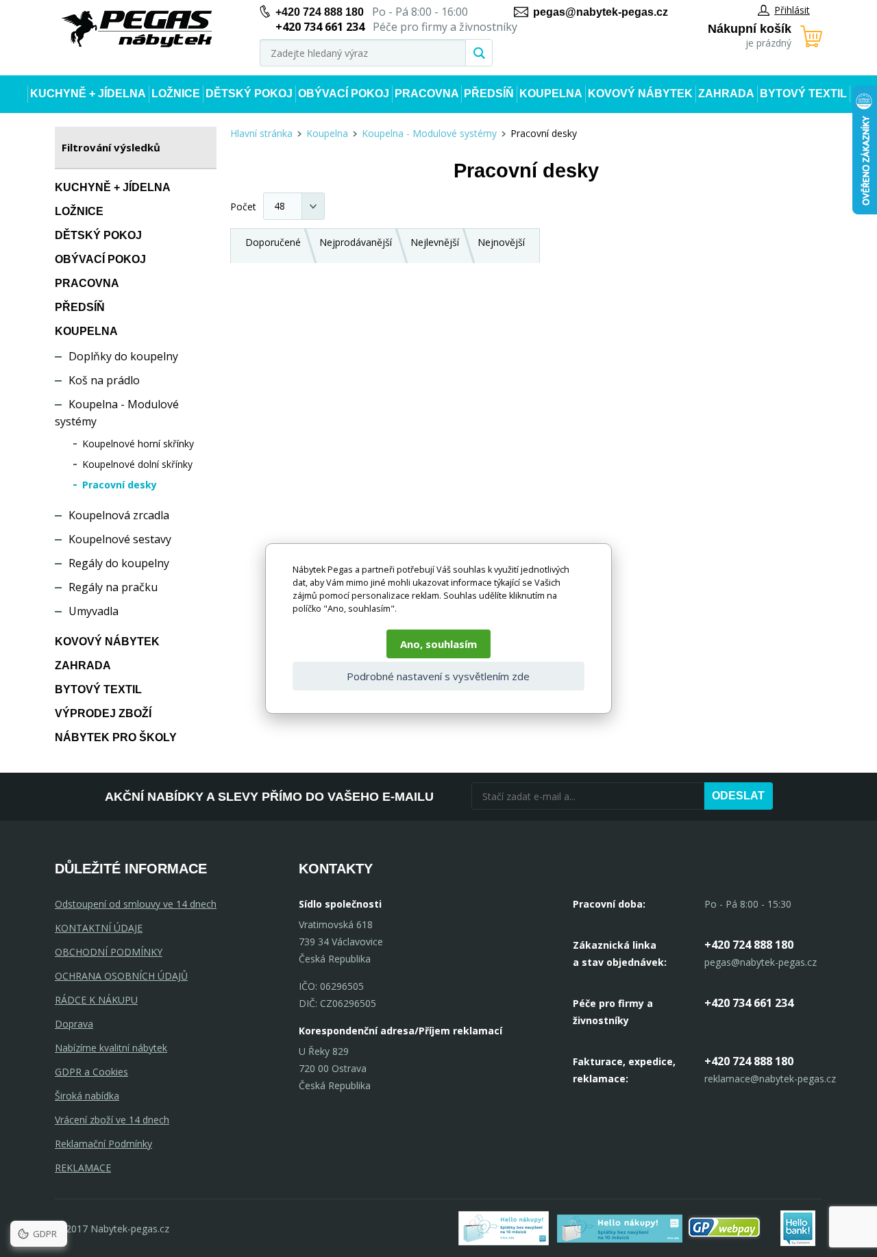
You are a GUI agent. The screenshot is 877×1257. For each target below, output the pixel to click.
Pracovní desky (119, 484)
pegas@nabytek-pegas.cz (600, 12)
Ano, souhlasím (438, 644)
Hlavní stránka (261, 133)
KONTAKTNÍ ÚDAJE (99, 927)
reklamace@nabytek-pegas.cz (770, 1078)
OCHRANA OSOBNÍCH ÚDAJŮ (121, 975)
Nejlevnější (434, 242)
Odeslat (738, 795)
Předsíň (489, 93)
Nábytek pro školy (116, 737)
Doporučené (273, 242)
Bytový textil (803, 93)
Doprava (74, 1023)
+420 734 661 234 (748, 1002)
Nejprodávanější (355, 242)
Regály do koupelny (119, 563)
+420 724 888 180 (319, 12)
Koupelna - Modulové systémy (429, 133)
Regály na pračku (113, 587)
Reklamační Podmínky (103, 1143)
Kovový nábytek (640, 93)
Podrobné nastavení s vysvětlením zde (438, 676)
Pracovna (427, 93)
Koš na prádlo (104, 380)
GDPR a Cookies (91, 1071)
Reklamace (83, 1167)
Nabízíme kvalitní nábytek (111, 1047)
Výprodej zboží (103, 713)
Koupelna (550, 93)
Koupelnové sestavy (120, 539)
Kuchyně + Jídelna (88, 93)
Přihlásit (792, 9)
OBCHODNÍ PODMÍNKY (108, 951)
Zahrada (726, 93)
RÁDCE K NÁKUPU (96, 999)
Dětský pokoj (249, 93)
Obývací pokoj (343, 93)
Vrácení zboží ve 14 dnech (112, 1119)
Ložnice (175, 93)
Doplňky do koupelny (123, 356)
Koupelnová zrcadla (119, 515)
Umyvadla (94, 611)
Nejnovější (501, 242)
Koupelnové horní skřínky (138, 443)
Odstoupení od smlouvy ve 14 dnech (136, 903)
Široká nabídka (87, 1095)
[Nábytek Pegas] (137, 29)
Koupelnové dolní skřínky (137, 464)
